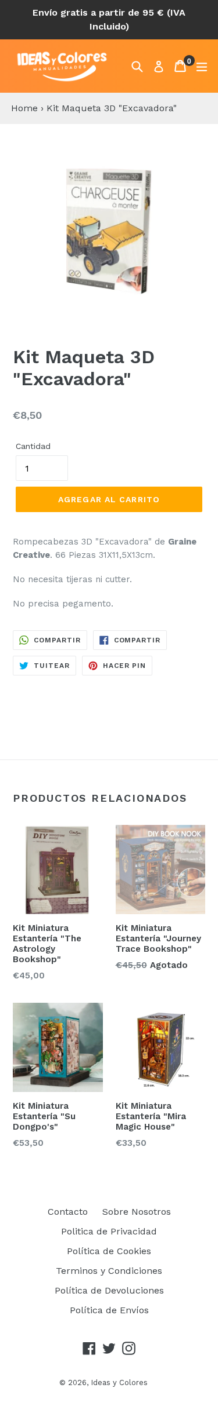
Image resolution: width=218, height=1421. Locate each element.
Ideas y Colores (119, 1382)
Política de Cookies (109, 1250)
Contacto (68, 1211)
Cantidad (33, 446)
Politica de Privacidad (109, 1231)
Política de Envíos (109, 1310)
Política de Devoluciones (109, 1290)
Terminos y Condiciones (109, 1270)
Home (24, 108)
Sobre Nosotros (136, 1211)
